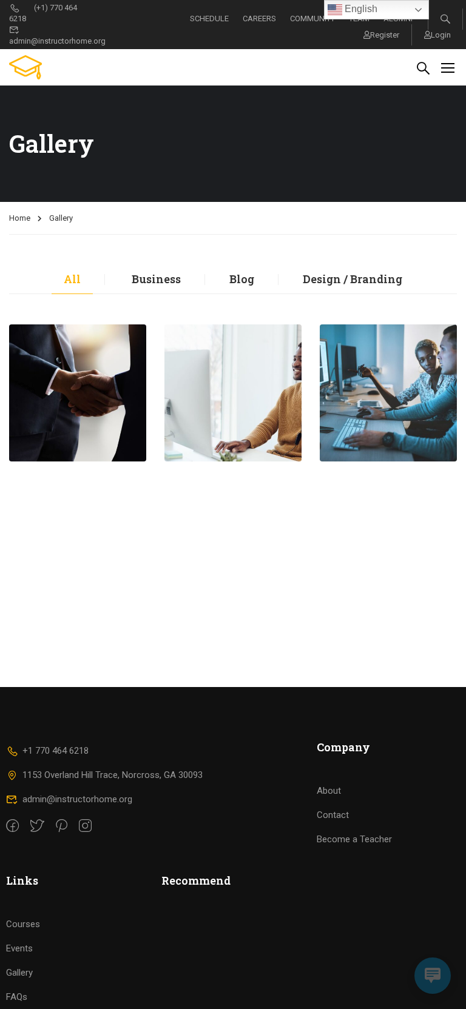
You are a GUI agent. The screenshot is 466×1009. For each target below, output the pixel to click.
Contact (333, 815)
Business (156, 279)
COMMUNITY (312, 18)
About (329, 790)
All (72, 279)
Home (19, 218)
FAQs (16, 996)
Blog (241, 279)
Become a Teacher (354, 839)
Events (19, 948)
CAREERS (259, 18)
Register (384, 34)
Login (441, 34)
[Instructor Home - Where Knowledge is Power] (55, 67)
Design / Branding (352, 279)
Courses (23, 924)
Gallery (19, 972)
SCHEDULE (209, 18)
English (359, 9)
